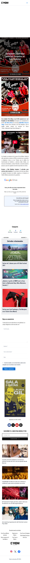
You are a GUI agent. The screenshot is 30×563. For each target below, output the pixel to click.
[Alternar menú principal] (27, 2)
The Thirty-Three (9, 122)
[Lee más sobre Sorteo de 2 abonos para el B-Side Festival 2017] (15, 252)
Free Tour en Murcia (14, 538)
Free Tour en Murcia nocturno (5, 534)
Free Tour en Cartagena (25, 533)
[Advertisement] (15, 21)
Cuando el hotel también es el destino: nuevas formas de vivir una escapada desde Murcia (14, 461)
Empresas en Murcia (14, 534)
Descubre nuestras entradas (15, 530)
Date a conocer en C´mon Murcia (5, 538)
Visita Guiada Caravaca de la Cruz (24, 536)
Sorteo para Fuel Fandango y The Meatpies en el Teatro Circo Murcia (15, 310)
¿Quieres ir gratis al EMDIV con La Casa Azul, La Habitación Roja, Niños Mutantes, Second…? (14, 283)
